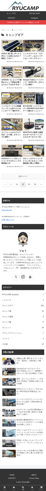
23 (29, 184)
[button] (41, 352)
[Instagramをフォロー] (23, 277)
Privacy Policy (34, 478)
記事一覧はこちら (8, 220)
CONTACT (12, 478)
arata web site (7, 210)
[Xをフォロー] (16, 277)
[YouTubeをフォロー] (30, 277)
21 (17, 184)
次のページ (23, 176)
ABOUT (34, 475)
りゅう (23, 250)
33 (35, 184)
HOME (12, 475)
